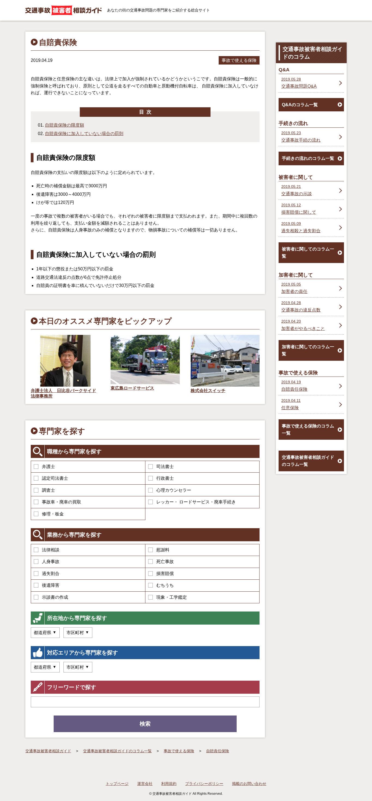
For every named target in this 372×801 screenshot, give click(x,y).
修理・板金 (53, 514)
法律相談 (50, 550)
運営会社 (145, 783)
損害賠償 (165, 573)
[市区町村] (77, 632)
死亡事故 (165, 561)
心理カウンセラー (173, 490)
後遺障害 (50, 585)
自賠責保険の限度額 (64, 125)
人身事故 (50, 561)
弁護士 (48, 466)
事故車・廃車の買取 (61, 502)
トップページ (117, 783)
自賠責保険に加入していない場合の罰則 (84, 133)
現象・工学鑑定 (171, 597)
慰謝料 (162, 550)
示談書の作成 (55, 597)
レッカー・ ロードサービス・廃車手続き (196, 502)
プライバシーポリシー (204, 783)
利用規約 (168, 783)
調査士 (48, 490)
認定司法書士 (55, 478)
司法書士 (165, 466)
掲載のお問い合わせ (249, 783)
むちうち (165, 585)
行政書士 (165, 478)
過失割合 (50, 573)
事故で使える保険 (239, 60)
